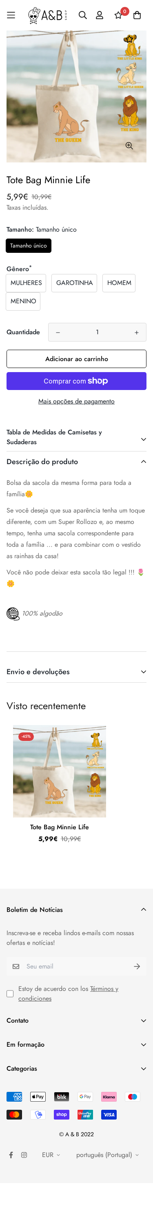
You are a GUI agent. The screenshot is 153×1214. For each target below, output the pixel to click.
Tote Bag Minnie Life (59, 827)
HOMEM (119, 282)
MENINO (23, 301)
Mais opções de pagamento (76, 401)
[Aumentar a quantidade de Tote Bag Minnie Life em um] (136, 332)
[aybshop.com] (47, 15)
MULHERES (26, 282)
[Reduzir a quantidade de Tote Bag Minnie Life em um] (58, 332)
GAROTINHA (74, 282)
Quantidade (23, 332)
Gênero (19, 269)
